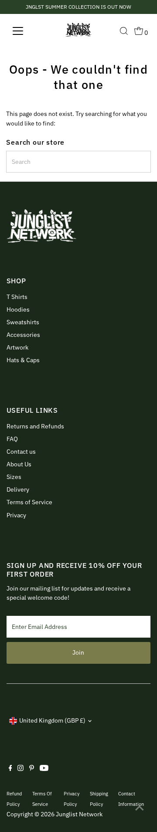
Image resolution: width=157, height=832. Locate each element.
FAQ (12, 439)
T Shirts (17, 297)
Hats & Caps (23, 360)
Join (78, 652)
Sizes (14, 477)
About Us (19, 464)
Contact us (21, 451)
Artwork (17, 347)
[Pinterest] (31, 768)
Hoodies (18, 309)
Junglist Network (79, 814)
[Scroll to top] (139, 808)
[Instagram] (20, 768)
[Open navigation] (23, 31)
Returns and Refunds (35, 426)
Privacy (16, 515)
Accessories (23, 335)
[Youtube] (44, 768)
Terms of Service (29, 502)
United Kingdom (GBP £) (52, 720)
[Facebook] (10, 768)
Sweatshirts (23, 322)
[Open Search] (124, 31)
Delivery (18, 489)
